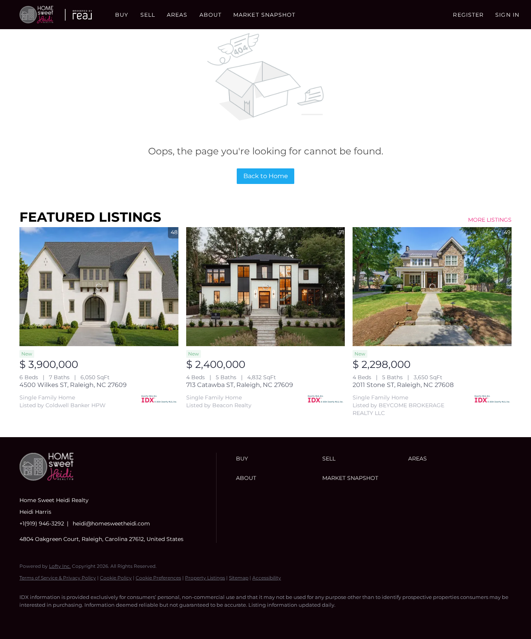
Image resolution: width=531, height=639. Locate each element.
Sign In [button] (507, 14)
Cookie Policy (116, 578)
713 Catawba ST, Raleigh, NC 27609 (239, 385)
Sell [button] (147, 14)
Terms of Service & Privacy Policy (57, 578)
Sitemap (238, 578)
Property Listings (205, 578)
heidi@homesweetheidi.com (111, 523)
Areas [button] (177, 14)
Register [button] (468, 14)
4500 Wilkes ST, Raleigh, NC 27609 (73, 385)
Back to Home (265, 176)
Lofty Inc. (60, 566)
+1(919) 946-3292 (41, 523)
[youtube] (96, 618)
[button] (36, 14)
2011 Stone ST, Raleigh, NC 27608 (403, 385)
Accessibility (266, 578)
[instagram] (74, 618)
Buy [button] (121, 14)
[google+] (119, 618)
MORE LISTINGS (490, 219)
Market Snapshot (264, 14)
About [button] (210, 14)
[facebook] (28, 618)
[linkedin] (51, 618)
